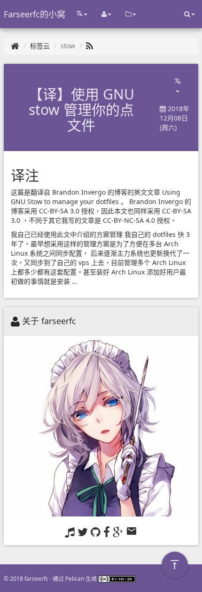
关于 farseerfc (49, 320)
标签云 (40, 45)
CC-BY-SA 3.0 (59, 210)
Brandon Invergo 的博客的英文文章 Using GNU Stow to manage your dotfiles (96, 197)
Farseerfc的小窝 (34, 14)
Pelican (74, 578)
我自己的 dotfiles (150, 234)
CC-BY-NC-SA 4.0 (129, 220)
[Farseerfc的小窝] (15, 45)
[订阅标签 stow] (89, 45)
